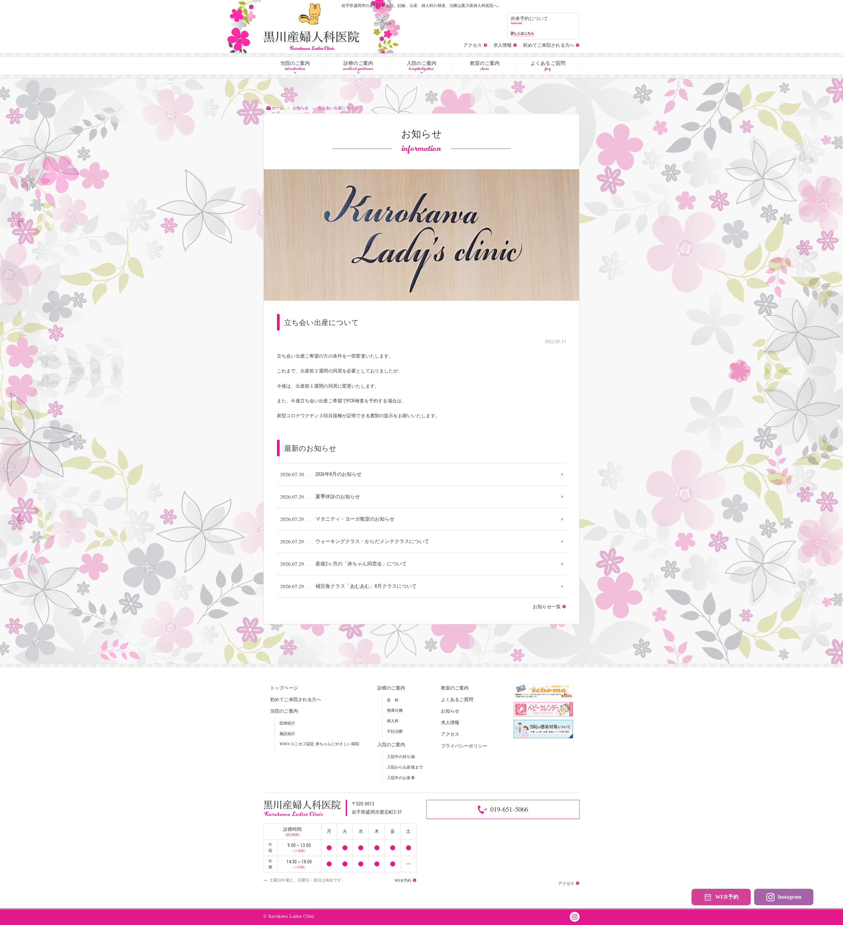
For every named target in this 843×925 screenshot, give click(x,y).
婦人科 (393, 720)
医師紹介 (288, 722)
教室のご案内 (485, 66)
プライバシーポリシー (464, 746)
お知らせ (450, 711)
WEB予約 (727, 897)
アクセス (450, 734)
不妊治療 (395, 731)
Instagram (789, 897)
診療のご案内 (358, 66)
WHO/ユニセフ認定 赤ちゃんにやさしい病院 (319, 743)
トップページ (284, 688)
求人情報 (450, 722)
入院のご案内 (422, 66)
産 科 (393, 699)
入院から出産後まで (405, 767)
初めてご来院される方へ (295, 699)
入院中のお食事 (401, 777)
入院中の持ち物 (401, 756)
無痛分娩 (395, 710)
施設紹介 (288, 733)
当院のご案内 (295, 66)
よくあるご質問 (547, 66)
